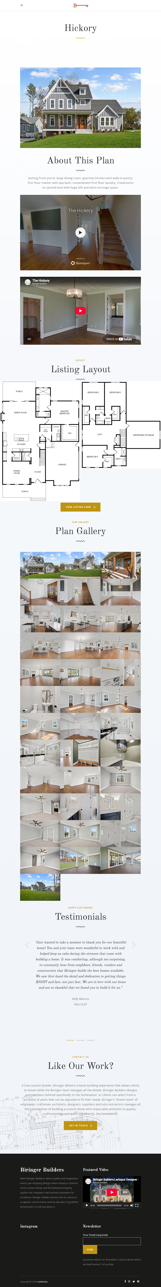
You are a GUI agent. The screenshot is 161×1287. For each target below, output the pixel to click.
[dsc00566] (80, 565)
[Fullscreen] (136, 1205)
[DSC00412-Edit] (120, 645)
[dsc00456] (40, 753)
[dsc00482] (80, 753)
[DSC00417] (80, 645)
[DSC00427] (80, 672)
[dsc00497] (80, 779)
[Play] (87, 1205)
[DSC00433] (40, 726)
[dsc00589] (120, 565)
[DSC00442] (80, 699)
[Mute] (131, 1205)
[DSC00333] (40, 592)
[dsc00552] (40, 860)
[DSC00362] (120, 672)
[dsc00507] (120, 833)
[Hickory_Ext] (40, 565)
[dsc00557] (120, 860)
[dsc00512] (80, 833)
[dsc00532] (120, 806)
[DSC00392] (120, 618)
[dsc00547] (120, 779)
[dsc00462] (120, 726)
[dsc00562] (80, 860)
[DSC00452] (80, 726)
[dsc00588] (40, 887)
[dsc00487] (120, 753)
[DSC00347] (80, 592)
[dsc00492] (40, 699)
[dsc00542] (80, 806)
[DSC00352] (120, 592)
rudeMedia (42, 1281)
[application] (112, 1192)
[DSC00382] (80, 618)
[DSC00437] (120, 699)
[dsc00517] (40, 833)
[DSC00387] (40, 618)
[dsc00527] (40, 806)
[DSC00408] (40, 672)
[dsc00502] (40, 779)
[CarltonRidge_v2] (40, 441)
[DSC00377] (40, 645)
